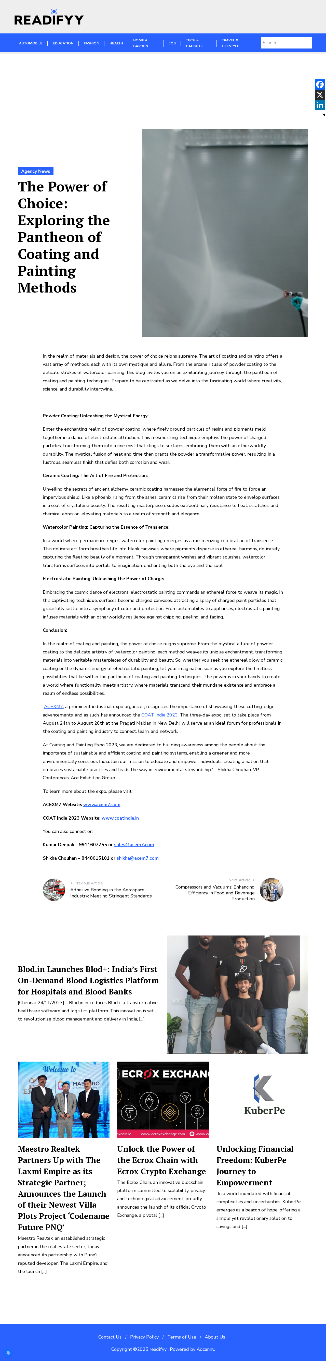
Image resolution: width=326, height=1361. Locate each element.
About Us (215, 1337)
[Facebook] (320, 84)
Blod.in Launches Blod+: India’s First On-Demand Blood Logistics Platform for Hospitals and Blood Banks (88, 980)
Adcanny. (206, 1349)
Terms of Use (181, 1337)
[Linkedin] (320, 105)
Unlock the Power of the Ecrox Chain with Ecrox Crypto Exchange (161, 1160)
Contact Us (109, 1337)
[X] (320, 95)
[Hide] (324, 115)
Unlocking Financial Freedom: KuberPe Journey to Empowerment (255, 1166)
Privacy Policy (144, 1337)
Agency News (35, 171)
